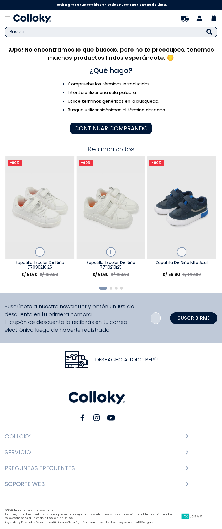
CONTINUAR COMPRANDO (111, 128)
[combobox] (111, 32)
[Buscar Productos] (209, 32)
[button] (103, 288)
